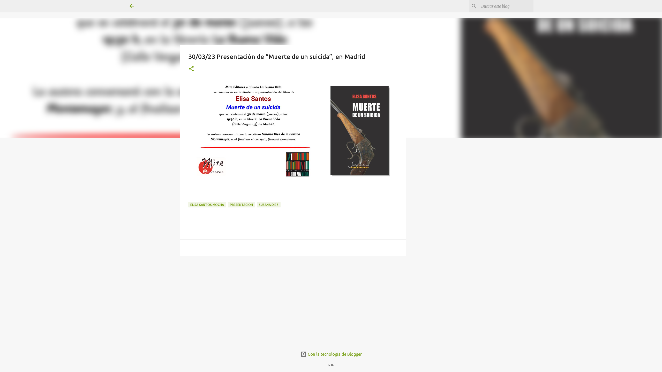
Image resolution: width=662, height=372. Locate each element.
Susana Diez (269, 204)
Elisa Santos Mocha (207, 204)
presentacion (241, 204)
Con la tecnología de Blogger (334, 354)
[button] (191, 69)
